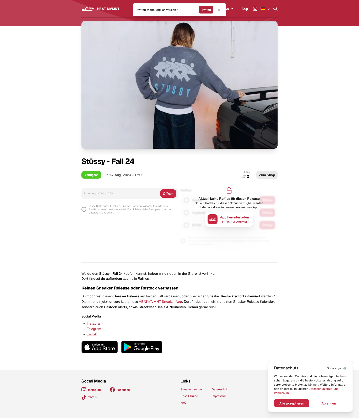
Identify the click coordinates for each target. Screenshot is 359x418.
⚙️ (336, 368)
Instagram (95, 323)
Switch (206, 9)
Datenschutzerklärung (323, 388)
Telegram (94, 328)
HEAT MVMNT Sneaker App (160, 301)
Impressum (281, 392)
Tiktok (92, 334)
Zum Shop (267, 175)
